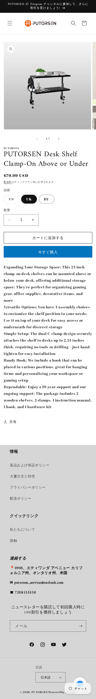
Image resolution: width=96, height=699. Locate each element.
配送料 (8, 182)
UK (29, 199)
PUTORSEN (40, 692)
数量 (7, 210)
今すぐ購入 (48, 251)
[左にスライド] (37, 138)
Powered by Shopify (62, 692)
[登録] (80, 626)
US (13, 200)
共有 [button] (12, 421)
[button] (9, 23)
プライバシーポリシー (28, 487)
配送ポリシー (21, 498)
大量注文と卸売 (22, 476)
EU (46, 199)
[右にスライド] (58, 138)
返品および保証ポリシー (29, 465)
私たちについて (22, 529)
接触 (13, 540)
